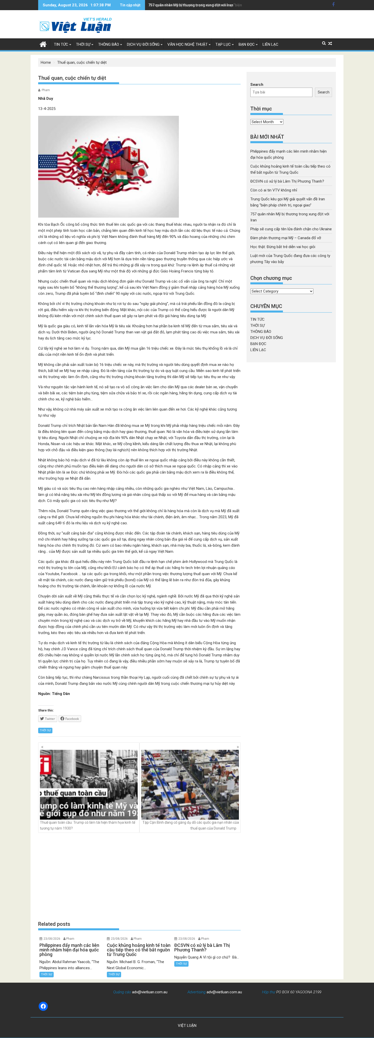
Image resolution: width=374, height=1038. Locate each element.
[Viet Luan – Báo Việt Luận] (43, 43)
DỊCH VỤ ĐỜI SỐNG (143, 44)
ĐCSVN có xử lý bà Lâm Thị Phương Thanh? (287, 181)
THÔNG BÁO (108, 44)
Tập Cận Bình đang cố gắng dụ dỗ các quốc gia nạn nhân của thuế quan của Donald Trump (190, 825)
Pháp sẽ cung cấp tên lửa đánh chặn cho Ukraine (291, 229)
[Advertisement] (139, 876)
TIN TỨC (61, 44)
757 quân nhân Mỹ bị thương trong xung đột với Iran (190, 5)
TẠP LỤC (223, 44)
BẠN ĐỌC (247, 44)
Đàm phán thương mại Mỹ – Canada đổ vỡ (285, 238)
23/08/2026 (52, 938)
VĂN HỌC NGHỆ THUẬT (187, 44)
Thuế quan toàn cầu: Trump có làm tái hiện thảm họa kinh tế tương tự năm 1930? (87, 825)
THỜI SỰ (83, 44)
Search (256, 84)
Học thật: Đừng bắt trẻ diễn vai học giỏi (282, 247)
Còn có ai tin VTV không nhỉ (273, 190)
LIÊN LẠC (270, 44)
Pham (46, 90)
